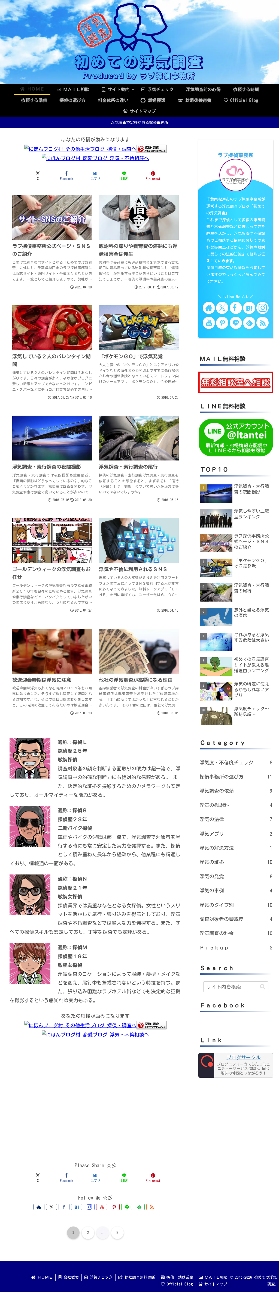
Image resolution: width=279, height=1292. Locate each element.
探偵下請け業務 (179, 1277)
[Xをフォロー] (51, 1207)
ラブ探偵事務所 (236, 155)
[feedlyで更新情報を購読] (139, 1207)
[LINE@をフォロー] (126, 1207)
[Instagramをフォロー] (89, 1207)
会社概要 (70, 1277)
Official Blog (179, 1284)
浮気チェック (100, 1277)
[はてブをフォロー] (76, 1207)
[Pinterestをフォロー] (114, 1207)
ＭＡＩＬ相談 (215, 1277)
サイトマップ (214, 1284)
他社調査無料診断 (139, 1277)
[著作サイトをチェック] (39, 1207)
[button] (263, 986)
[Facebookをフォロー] (64, 1207)
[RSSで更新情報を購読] (151, 1207)
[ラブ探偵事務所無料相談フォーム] (235, 381)
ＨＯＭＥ (44, 1277)
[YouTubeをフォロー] (101, 1207)
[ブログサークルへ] (235, 1065)
